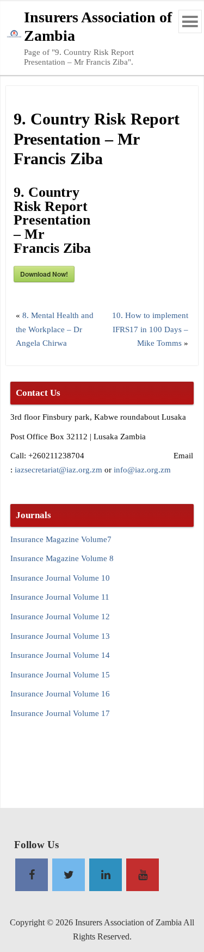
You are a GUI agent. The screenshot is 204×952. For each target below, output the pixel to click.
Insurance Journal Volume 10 (60, 577)
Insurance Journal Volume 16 (60, 693)
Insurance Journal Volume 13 (60, 635)
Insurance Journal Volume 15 (60, 674)
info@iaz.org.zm (142, 469)
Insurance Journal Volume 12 (60, 616)
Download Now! (44, 274)
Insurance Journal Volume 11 (59, 596)
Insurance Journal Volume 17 (60, 713)
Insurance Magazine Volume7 (61, 539)
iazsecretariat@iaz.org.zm (58, 469)
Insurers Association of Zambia (98, 26)
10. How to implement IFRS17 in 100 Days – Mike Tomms (150, 328)
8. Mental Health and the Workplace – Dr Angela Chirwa (55, 328)
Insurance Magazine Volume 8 (62, 558)
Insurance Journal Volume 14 (60, 654)
